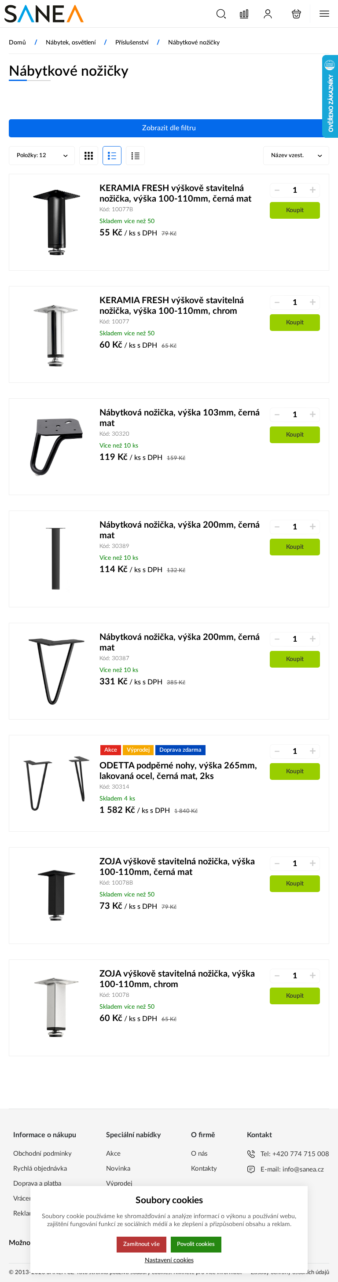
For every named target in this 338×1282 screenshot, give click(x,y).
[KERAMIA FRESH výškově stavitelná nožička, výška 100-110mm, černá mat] (56, 222)
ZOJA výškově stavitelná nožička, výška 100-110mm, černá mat (177, 867)
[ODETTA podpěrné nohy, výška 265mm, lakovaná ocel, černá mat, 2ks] (56, 783)
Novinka (118, 1168)
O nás (199, 1153)
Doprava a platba (37, 1183)
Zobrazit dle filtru (169, 128)
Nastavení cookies (169, 1260)
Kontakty (204, 1168)
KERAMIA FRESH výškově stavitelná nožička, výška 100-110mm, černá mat (175, 193)
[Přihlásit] (268, 14)
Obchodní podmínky (42, 1153)
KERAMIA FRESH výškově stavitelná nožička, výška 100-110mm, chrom (171, 306)
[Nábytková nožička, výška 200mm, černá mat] (56, 559)
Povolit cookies (196, 1244)
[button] (221, 14)
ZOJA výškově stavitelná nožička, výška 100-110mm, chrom (177, 979)
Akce (113, 1153)
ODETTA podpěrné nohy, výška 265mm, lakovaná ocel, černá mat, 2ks (178, 771)
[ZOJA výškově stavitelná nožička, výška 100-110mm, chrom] (56, 1008)
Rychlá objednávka (40, 1168)
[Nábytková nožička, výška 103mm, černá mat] (56, 447)
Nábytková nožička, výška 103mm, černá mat (179, 418)
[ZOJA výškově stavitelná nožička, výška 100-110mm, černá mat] (56, 895)
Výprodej (119, 1183)
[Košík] (296, 14)
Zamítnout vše (141, 1244)
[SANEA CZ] (44, 13)
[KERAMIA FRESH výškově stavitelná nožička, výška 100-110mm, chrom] (56, 334)
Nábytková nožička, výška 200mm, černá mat (179, 530)
